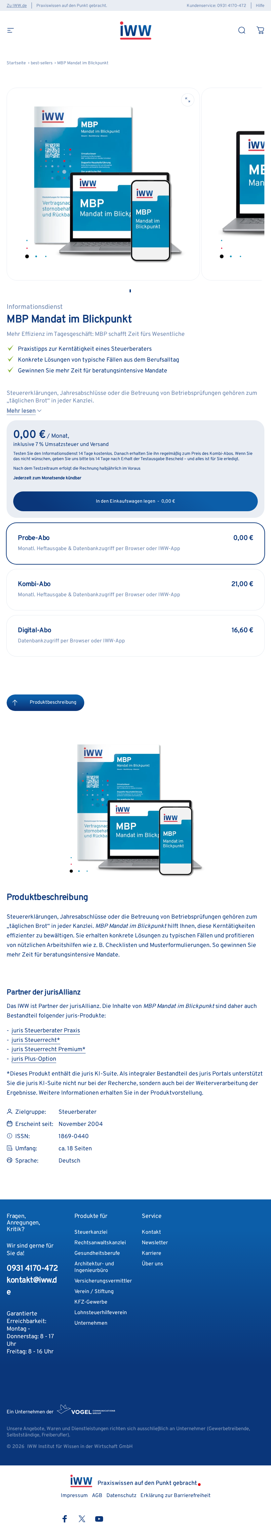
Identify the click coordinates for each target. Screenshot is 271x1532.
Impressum (186, 1462)
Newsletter (155, 1243)
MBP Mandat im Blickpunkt (82, 63)
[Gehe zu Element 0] (130, 291)
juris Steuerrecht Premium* (49, 1049)
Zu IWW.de (17, 6)
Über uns (152, 1264)
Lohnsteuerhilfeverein (100, 1313)
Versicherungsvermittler (103, 1281)
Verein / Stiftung (94, 1291)
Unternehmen (90, 1323)
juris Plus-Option (34, 1059)
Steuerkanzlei (90, 1232)
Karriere (151, 1253)
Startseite (16, 63)
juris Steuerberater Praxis (46, 1031)
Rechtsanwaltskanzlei (100, 1243)
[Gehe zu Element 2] (141, 291)
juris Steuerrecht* (36, 1040)
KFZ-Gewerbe (90, 1302)
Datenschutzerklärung (133, 1462)
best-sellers (42, 63)
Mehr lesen (21, 411)
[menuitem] (15, 703)
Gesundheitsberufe (97, 1253)
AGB (166, 1462)
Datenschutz (121, 1495)
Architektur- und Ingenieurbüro (94, 1267)
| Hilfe (256, 6)
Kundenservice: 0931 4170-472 (216, 6)
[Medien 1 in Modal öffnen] (187, 99)
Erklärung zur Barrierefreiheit (175, 1495)
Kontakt (151, 1232)
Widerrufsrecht (89, 1462)
